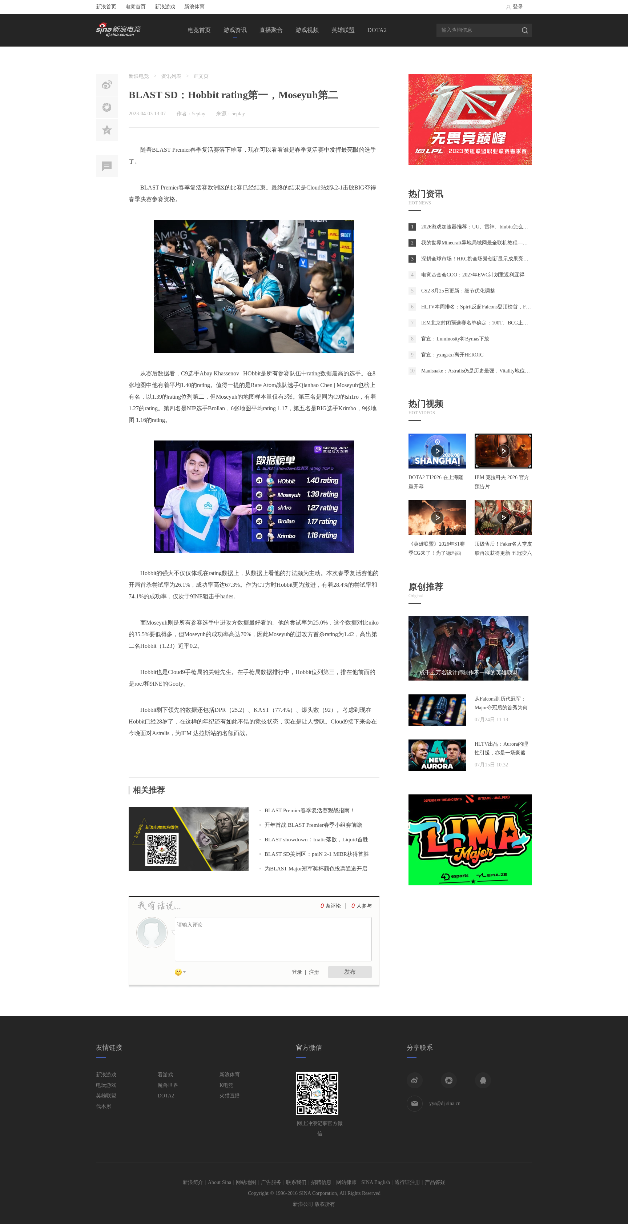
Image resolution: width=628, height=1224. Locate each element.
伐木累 (103, 1106)
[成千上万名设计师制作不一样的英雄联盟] (468, 679)
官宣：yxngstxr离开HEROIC (452, 355)
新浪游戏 (165, 6)
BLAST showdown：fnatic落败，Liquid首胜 (316, 839)
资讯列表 (171, 76)
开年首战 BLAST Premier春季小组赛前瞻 (313, 825)
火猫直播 (230, 1096)
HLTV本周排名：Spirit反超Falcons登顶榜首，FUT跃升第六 (487, 307)
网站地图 (246, 1182)
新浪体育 (194, 6)
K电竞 (226, 1085)
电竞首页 (135, 6)
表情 (183, 973)
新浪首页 (106, 6)
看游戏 (165, 1074)
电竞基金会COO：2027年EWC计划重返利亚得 (472, 275)
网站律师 (346, 1182)
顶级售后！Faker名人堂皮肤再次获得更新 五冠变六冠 (503, 553)
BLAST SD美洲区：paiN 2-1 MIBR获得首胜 (317, 854)
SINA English (375, 1182)
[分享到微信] (449, 1080)
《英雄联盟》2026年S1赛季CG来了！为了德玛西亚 (436, 553)
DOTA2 (377, 30)
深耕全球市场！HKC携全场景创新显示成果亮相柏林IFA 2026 (489, 259)
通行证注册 (407, 1182)
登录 (518, 6)
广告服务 (271, 1182)
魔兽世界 (168, 1085)
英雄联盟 (343, 30)
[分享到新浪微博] (415, 1080)
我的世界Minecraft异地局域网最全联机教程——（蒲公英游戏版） (494, 243)
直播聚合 (271, 30)
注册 (314, 972)
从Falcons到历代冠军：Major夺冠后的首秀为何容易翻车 (501, 707)
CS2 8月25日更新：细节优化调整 (458, 291)
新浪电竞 (139, 76)
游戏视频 (307, 30)
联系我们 (296, 1182)
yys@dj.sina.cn (444, 1103)
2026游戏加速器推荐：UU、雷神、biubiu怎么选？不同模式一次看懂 (497, 227)
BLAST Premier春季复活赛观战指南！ (310, 810)
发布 (350, 972)
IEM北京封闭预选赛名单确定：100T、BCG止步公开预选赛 (487, 323)
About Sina (219, 1182)
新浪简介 (193, 1182)
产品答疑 (435, 1182)
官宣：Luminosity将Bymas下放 (455, 339)
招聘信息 (321, 1182)
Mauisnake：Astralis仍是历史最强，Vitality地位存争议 (480, 371)
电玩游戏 (106, 1085)
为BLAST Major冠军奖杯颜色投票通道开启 (316, 869)
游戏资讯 (235, 30)
